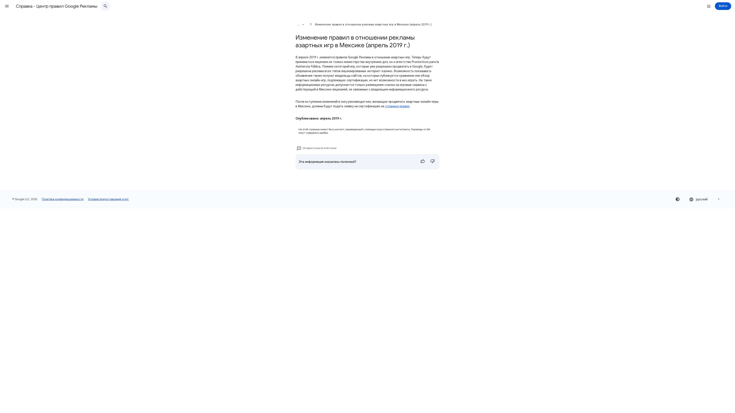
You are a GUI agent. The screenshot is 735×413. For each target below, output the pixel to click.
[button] (6, 6)
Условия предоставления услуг (108, 199)
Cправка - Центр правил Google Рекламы (56, 6)
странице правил (397, 106)
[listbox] (705, 199)
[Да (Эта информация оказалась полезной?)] (422, 161)
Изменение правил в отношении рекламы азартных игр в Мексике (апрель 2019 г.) (373, 24)
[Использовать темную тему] (677, 199)
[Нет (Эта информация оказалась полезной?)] (432, 161)
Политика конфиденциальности (62, 199)
